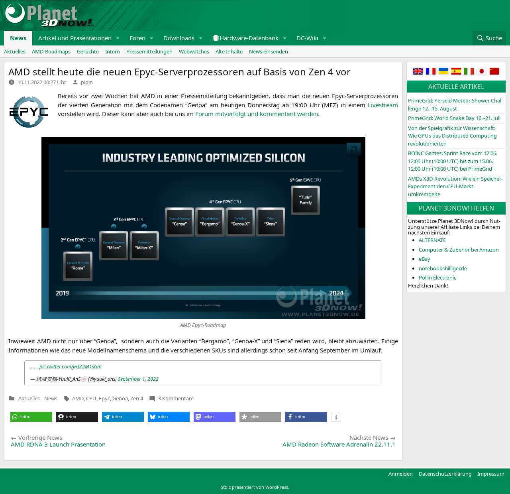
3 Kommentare (176, 398)
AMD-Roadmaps (51, 51)
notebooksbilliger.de (443, 268)
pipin (87, 82)
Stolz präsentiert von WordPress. (255, 487)
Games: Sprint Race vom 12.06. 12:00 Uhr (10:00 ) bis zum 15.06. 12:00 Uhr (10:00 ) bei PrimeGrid (452, 161)
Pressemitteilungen (149, 51)
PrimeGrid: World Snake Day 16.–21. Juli (454, 118)
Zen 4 (136, 398)
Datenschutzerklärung (445, 473)
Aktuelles (15, 51)
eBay (424, 258)
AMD (78, 398)
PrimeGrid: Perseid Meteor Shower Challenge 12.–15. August (455, 104)
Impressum (490, 473)
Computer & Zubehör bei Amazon (459, 249)
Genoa (120, 398)
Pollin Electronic (437, 277)
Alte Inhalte (229, 51)
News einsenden (268, 51)
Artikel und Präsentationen (75, 38)
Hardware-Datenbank (249, 38)
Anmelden (400, 473)
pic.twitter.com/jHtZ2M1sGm (70, 366)
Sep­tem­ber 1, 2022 (138, 379)
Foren (137, 38)
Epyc (104, 398)
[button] (118, 38)
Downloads (178, 38)
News (18, 38)
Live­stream (383, 105)
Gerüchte (88, 51)
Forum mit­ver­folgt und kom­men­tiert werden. (257, 114)
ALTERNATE (432, 240)
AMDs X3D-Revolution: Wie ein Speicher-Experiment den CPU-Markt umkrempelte (455, 186)
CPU (91, 398)
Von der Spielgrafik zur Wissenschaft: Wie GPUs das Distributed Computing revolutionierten (452, 135)
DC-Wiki (307, 38)
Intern (112, 51)
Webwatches (194, 51)
